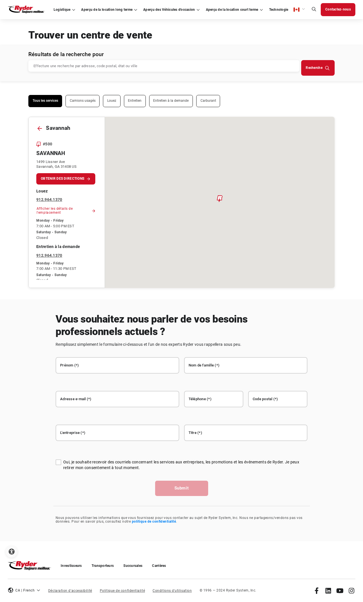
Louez (111, 101)
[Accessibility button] (11, 552)
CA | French (25, 590)
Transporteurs (103, 566)
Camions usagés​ (83, 101)
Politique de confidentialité (122, 591)
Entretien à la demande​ (171, 101)
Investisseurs (71, 566)
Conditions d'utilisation (172, 591)
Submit (181, 488)
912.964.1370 (49, 199)
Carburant (208, 101)
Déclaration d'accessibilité (70, 591)
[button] (299, 9)
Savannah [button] (50, 153)
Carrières (159, 566)
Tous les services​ (45, 101)
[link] (316, 590)
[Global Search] (314, 10)
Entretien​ (135, 101)
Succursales (132, 566)
